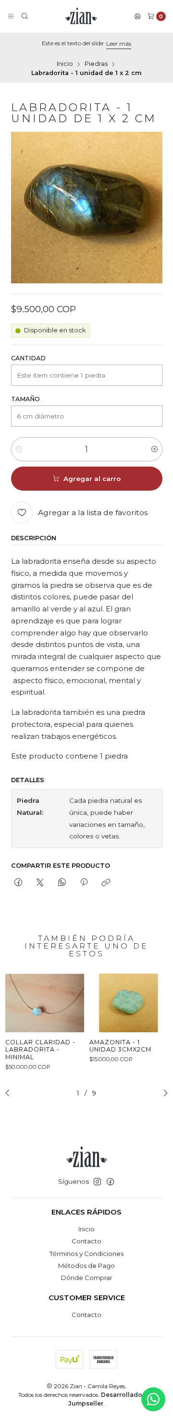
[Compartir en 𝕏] (40, 882)
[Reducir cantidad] (19, 449)
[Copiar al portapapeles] (106, 882)
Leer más (118, 43)
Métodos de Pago (86, 1265)
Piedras (96, 64)
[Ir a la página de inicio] (81, 16)
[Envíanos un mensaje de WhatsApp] (153, 1399)
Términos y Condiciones (86, 1253)
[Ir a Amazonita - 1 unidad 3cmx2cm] (128, 1003)
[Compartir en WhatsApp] (61, 882)
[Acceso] (137, 16)
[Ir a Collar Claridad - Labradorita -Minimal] (44, 1003)
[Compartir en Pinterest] (83, 882)
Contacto (86, 1241)
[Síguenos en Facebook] (110, 1182)
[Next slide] (163, 1093)
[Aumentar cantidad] (154, 449)
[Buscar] (24, 16)
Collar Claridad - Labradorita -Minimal (40, 1050)
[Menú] (10, 16)
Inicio (65, 64)
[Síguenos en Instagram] (97, 1182)
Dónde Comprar (86, 1277)
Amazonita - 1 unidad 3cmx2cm (120, 1046)
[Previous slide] (10, 1093)
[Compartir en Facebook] (18, 882)
